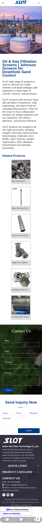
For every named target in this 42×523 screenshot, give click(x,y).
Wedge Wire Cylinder (19, 262)
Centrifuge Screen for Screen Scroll (20, 290)
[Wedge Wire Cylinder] (21, 251)
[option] (21, 30)
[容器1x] (13, 440)
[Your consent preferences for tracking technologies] (38, 519)
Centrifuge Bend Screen (20, 317)
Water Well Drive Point (20, 208)
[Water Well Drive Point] (21, 196)
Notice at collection (11, 513)
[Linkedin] (7, 494)
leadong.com (27, 505)
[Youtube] (12, 494)
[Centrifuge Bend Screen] (20, 305)
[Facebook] (3, 494)
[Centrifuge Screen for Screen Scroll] (21, 278)
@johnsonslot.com (20, 485)
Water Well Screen (18, 181)
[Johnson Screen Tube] (21, 223)
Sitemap (26, 502)
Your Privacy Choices (18, 509)
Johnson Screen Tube (20, 235)
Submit (8, 390)
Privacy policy (34, 502)
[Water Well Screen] (21, 169)
